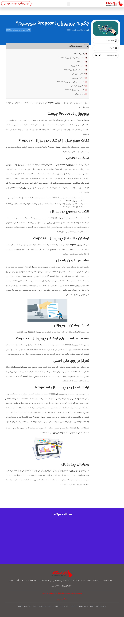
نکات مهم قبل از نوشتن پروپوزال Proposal (71, 57)
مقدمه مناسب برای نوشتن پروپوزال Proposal (71, 82)
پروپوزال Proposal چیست (77, 53)
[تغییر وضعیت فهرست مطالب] (85, 46)
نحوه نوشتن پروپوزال (78, 78)
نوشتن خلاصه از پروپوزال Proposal (74, 70)
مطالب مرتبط (110, 40)
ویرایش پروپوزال (80, 94)
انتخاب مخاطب (80, 61)
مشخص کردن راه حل (78, 74)
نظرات (112, 48)
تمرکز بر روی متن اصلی (78, 86)
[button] (68, 4)
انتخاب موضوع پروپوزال (78, 66)
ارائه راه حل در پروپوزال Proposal (75, 90)
